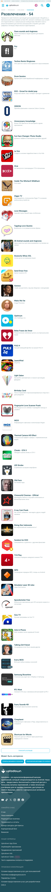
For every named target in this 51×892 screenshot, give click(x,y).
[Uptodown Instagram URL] (14, 800)
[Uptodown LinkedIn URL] (18, 800)
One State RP (7, 1)
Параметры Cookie (8, 878)
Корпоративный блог (9, 829)
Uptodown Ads (6, 853)
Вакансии (5, 832)
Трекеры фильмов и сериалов (12, 761)
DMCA (3, 885)
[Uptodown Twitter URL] (10, 800)
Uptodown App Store (9, 843)
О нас (3, 812)
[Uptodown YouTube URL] (2, 800)
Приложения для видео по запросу (38, 761)
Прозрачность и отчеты (10, 822)
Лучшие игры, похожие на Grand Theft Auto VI (33, 1)
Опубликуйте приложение (11, 847)
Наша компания (7, 815)
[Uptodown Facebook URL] (22, 800)
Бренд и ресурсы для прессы (12, 825)
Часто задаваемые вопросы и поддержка (17, 860)
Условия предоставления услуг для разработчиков (20, 882)
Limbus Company (15, 1)
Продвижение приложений (11, 850)
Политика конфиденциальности (13, 875)
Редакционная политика (10, 819)
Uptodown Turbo (10, 857)
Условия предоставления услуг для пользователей (20, 871)
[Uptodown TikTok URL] (6, 800)
